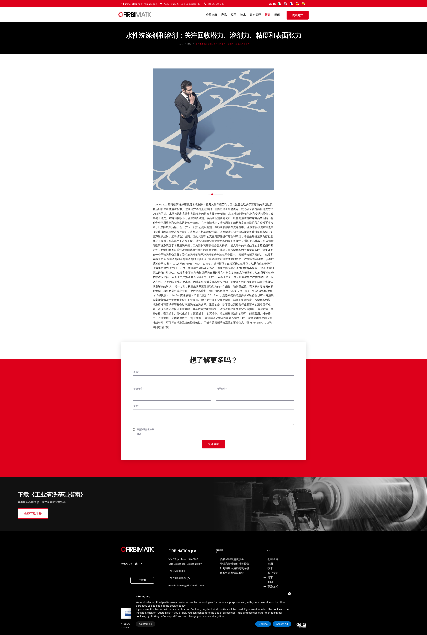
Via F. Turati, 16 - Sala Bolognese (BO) (182, 3)
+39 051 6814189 (216, 3)
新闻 (277, 14)
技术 (243, 14)
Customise (145, 623)
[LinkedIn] (274, 3)
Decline (263, 623)
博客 (268, 14)
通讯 (139, 434)
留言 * (136, 406)
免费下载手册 (33, 513)
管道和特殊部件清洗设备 (234, 563)
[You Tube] (270, 3)
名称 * (136, 372)
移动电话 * (138, 388)
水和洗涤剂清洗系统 (232, 572)
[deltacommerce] (298, 625)
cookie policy (177, 605)
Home (180, 44)
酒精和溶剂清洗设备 (232, 559)
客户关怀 (255, 14)
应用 (233, 14)
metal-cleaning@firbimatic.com (141, 3)
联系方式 (297, 15)
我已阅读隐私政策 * (146, 429)
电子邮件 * (222, 388)
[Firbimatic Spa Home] (134, 12)
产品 (224, 14)
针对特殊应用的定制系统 (234, 568)
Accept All (282, 623)
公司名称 (211, 14)
